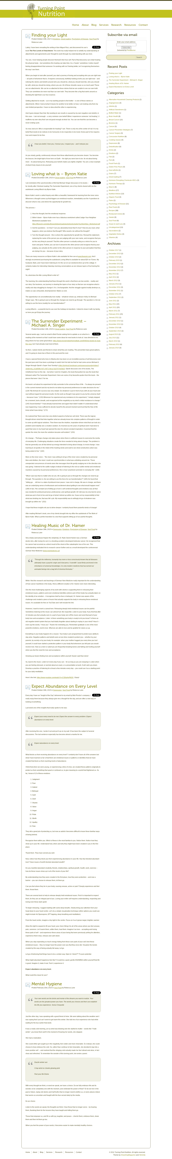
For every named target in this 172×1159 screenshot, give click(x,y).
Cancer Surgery (114, 133)
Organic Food (114, 197)
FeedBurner (131, 50)
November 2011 (115, 291)
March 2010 (113, 341)
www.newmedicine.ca (51, 551)
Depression (57, 529)
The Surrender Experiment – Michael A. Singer (126, 80)
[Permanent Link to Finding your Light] (49, 35)
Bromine (112, 123)
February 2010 (114, 344)
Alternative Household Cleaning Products (124, 99)
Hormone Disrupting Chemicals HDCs (123, 180)
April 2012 (112, 277)
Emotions (56, 39)
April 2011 (112, 307)
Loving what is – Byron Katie (119, 77)
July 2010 (112, 338)
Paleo (111, 200)
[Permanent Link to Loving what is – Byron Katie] (59, 174)
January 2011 (114, 317)
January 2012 (114, 284)
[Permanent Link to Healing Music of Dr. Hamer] (58, 525)
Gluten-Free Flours (116, 167)
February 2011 (114, 314)
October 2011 (114, 294)
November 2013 (115, 267)
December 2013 (115, 264)
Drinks (111, 150)
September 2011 (115, 297)
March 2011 (113, 311)
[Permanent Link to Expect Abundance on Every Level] (64, 686)
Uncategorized (114, 227)
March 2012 (113, 280)
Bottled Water (114, 113)
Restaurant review (115, 214)
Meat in (111, 187)
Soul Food (93, 39)
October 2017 (114, 250)
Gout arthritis (113, 170)
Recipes (112, 210)
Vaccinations (113, 231)
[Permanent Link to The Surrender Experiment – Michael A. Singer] (60, 323)
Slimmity (142, 1155)
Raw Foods (113, 207)
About (35, 1152)
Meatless (112, 190)
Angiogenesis (114, 103)
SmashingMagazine (128, 1155)
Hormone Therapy (115, 184)
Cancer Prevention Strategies (119, 130)
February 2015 (114, 260)
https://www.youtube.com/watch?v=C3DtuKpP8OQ (55, 677)
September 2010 (115, 331)
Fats (110, 157)
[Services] (104, 25)
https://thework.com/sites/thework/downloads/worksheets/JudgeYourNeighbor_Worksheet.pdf (66, 224)
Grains (111, 173)
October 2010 (114, 328)
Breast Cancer (114, 120)
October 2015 (114, 257)
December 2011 (115, 287)
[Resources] (130, 25)
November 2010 (115, 324)
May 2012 (112, 274)
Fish (110, 160)
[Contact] (143, 25)
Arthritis (111, 106)
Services (49, 1152)
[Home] (75, 25)
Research (58, 1152)
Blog (41, 1152)
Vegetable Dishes (115, 234)
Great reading (66, 39)
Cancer (111, 126)
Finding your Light (115, 73)
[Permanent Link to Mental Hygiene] (47, 984)
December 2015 (115, 254)
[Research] (116, 25)
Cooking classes (115, 140)
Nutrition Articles (115, 194)
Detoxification (114, 147)
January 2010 (114, 348)
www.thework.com (84, 256)
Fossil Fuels (113, 163)
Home (28, 1152)
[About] (85, 25)
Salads (111, 217)
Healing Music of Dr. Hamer (119, 83)
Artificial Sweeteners (116, 110)
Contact (79, 1152)
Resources (69, 1152)
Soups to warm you (116, 224)
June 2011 (113, 301)
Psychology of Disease (80, 39)
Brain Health (113, 116)
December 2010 (115, 321)
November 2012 (115, 270)
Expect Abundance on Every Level (121, 87)
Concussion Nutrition (116, 136)
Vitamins (112, 237)
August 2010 (113, 334)
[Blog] (94, 25)
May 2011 (112, 304)
